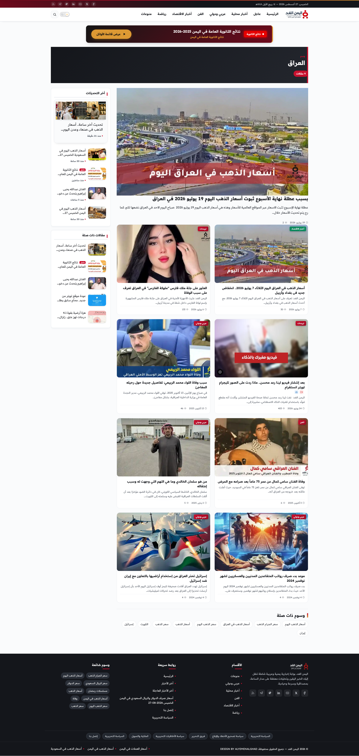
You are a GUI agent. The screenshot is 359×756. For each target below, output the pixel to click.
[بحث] (54, 14)
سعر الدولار (73, 683)
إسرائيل (129, 624)
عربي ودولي (217, 14)
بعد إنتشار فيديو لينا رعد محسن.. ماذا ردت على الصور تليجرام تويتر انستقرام (262, 385)
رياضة (162, 14)
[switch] (65, 14)
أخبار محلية (239, 14)
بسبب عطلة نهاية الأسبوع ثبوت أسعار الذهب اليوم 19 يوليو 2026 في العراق (230, 198)
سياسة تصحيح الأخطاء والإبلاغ (227, 736)
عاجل (257, 14)
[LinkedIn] (73, 4)
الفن (201, 14)
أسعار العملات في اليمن (133, 748)
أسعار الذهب (183, 624)
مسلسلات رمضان (97, 690)
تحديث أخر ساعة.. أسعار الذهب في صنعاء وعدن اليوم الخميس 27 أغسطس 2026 (83, 129)
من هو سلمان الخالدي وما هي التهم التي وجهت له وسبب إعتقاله (167, 484)
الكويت (144, 624)
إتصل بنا (168, 710)
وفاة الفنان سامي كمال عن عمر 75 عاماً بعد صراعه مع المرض (261, 481)
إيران (302, 633)
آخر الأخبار (167, 683)
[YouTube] (80, 4)
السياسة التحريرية (162, 717)
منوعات (146, 14)
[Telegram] (60, 4)
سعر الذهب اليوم (206, 624)
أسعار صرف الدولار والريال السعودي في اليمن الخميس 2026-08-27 (146, 700)
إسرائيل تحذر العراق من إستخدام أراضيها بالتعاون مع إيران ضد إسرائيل (165, 578)
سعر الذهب (161, 624)
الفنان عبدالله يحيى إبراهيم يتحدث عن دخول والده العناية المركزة (71, 193)
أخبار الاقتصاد (182, 14)
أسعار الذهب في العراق (236, 624)
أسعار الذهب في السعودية (66, 748)
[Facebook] (93, 4)
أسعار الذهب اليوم (295, 624)
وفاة (75, 698)
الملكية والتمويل (140, 736)
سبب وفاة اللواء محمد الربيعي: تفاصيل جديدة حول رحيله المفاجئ (166, 385)
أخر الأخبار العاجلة (163, 690)
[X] (87, 4)
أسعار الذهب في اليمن (95, 698)
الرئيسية (272, 14)
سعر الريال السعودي (96, 683)
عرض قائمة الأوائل (108, 34)
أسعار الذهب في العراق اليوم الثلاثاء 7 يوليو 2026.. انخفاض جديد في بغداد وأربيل (263, 290)
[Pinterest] (66, 4)
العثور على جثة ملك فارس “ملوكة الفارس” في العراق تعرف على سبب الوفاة (165, 290)
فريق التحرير (198, 736)
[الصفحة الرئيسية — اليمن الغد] (297, 14)
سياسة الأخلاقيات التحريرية (170, 736)
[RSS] (53, 4)
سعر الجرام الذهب (267, 624)
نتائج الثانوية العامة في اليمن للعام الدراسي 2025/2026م (72, 174)
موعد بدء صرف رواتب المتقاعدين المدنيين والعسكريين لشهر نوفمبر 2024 (262, 578)
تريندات (203, 228)
